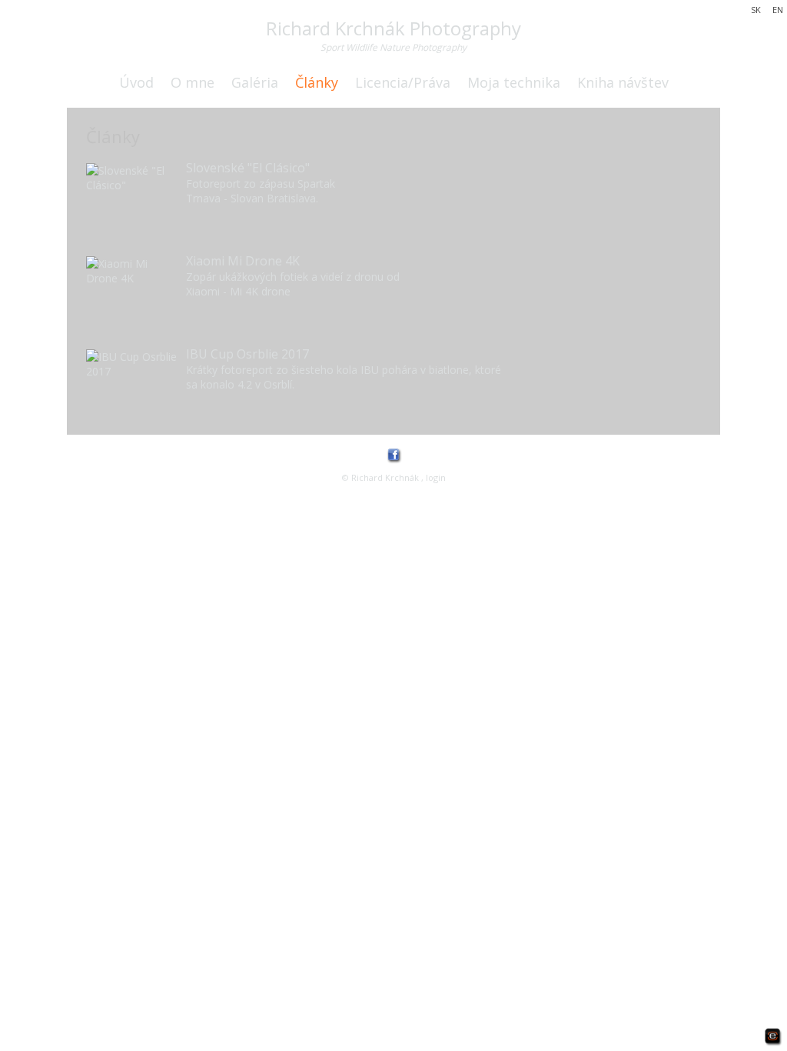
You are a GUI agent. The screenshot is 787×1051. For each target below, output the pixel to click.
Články (316, 82)
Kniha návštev (623, 82)
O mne (192, 82)
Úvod (136, 82)
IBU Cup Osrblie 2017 (247, 353)
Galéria (254, 82)
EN (777, 9)
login (436, 477)
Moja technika (513, 82)
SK (756, 9)
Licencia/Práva (402, 82)
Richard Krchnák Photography (393, 28)
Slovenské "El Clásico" (248, 167)
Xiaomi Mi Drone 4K (243, 260)
